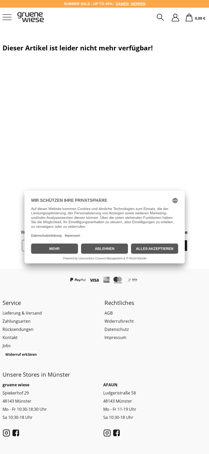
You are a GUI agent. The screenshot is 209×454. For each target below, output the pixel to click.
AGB (108, 313)
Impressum (115, 337)
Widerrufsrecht (119, 321)
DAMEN (122, 4)
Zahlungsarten (17, 321)
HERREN (138, 4)
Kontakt (10, 337)
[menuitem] (160, 18)
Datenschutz (116, 329)
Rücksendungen (18, 329)
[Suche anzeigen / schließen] (160, 18)
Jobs (7, 345)
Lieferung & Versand (22, 313)
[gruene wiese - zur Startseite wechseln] (37, 17)
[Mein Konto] (175, 18)
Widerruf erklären (21, 354)
